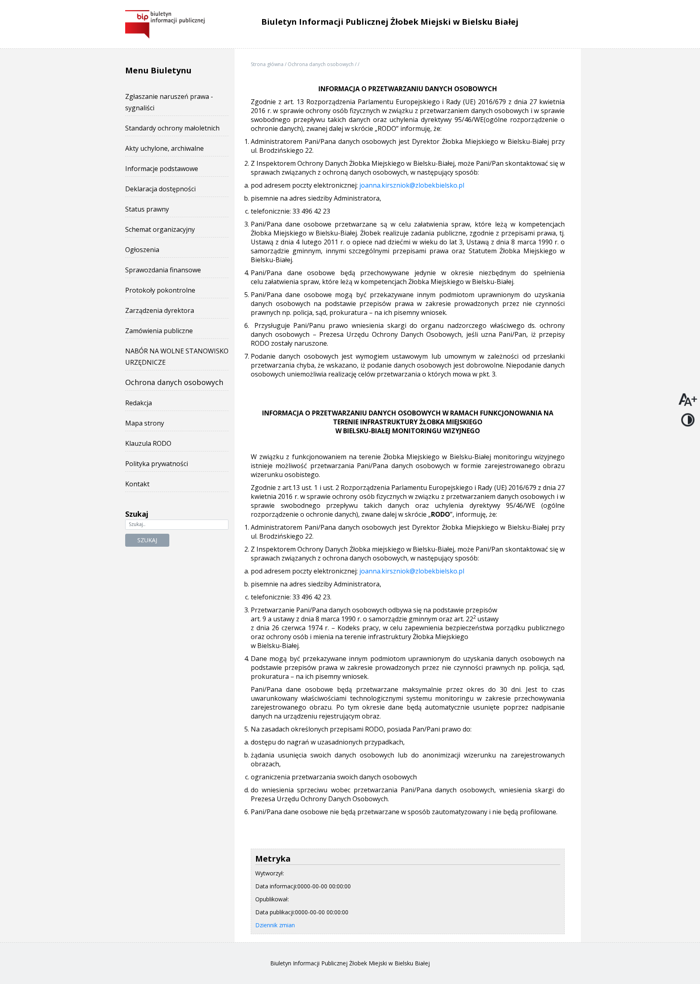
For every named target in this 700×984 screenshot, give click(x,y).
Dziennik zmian (275, 925)
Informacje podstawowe (161, 168)
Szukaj (147, 540)
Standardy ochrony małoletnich (172, 128)
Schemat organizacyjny (160, 229)
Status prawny (147, 209)
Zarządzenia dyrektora (159, 310)
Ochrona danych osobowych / (323, 64)
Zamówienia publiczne (159, 330)
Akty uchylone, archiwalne (164, 148)
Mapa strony (144, 423)
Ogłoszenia (142, 249)
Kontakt (137, 483)
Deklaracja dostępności (160, 188)
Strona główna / (269, 64)
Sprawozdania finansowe (163, 269)
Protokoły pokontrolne (160, 290)
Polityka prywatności (156, 463)
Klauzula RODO (148, 443)
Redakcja (138, 402)
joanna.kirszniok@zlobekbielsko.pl (411, 185)
